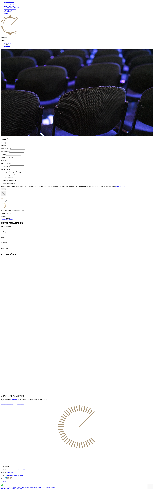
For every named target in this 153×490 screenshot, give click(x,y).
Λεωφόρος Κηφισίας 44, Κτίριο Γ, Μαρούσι (18, 469)
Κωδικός (3, 154)
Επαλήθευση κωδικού (7, 157)
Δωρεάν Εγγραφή (8, 43)
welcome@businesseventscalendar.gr (14, 475)
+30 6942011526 (11, 472)
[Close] (3, 193)
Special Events (9, 183)
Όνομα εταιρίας (5, 166)
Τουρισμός (8, 175)
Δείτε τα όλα (20, 404)
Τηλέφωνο (4, 160)
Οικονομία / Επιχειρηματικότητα (14, 172)
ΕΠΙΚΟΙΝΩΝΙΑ (8, 12)
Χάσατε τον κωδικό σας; (7, 219)
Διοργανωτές (7, 46)
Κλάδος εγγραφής (6, 169)
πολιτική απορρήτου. (120, 186)
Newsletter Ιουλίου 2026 (7, 404)
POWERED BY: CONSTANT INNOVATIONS (13, 488)
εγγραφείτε (14, 399)
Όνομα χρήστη (5, 151)
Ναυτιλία (8, 177)
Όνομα (3, 142)
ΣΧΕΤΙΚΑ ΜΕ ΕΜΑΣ (9, 4)
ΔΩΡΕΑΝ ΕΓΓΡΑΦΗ (9, 6)
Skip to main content (9, 2)
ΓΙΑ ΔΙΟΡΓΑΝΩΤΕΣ (9, 10)
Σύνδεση (6, 13)
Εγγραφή (3, 189)
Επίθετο (3, 145)
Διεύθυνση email (5, 148)
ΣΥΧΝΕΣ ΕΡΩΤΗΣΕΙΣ (10, 9)
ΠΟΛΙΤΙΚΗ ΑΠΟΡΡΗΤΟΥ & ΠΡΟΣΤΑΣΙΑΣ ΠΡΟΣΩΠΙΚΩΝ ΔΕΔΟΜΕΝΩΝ (21, 487)
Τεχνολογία (9, 180)
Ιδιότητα (3, 163)
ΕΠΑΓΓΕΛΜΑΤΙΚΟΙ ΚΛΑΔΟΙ (12, 7)
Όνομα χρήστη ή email (7, 210)
